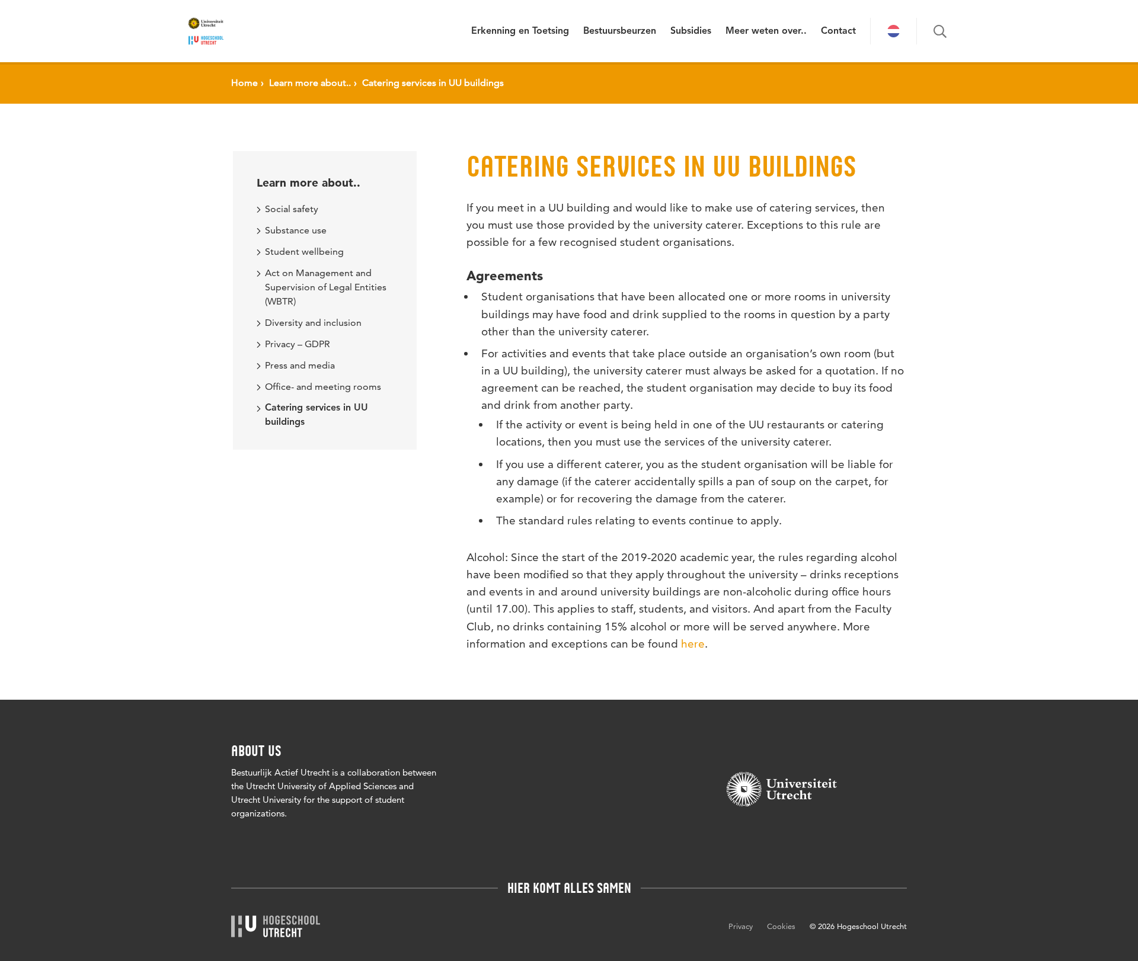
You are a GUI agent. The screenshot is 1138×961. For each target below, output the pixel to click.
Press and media (300, 365)
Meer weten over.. (766, 31)
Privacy (740, 926)
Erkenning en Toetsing (520, 31)
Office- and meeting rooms (323, 386)
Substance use (296, 230)
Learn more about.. (308, 183)
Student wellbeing (304, 251)
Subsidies (690, 31)
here (693, 644)
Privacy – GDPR (297, 344)
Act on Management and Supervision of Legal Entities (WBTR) (325, 287)
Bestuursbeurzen (619, 31)
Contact (838, 31)
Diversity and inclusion (313, 322)
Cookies (781, 926)
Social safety (291, 208)
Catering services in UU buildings (316, 415)
